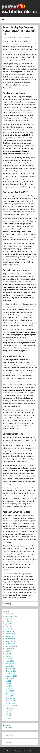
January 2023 (10, 696)
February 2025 (10, 634)
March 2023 (10, 691)
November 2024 (11, 641)
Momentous (29, 751)
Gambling (8, 604)
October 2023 (10, 673)
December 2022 (11, 698)
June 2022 (9, 713)
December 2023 (11, 668)
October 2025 (10, 614)
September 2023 (11, 676)
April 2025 (9, 629)
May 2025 (9, 626)
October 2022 (10, 703)
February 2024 (10, 663)
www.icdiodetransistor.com (19, 12)
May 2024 (9, 656)
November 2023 (11, 671)
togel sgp (9, 742)
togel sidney (10, 735)
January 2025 (10, 636)
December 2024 (11, 639)
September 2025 (11, 616)
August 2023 (10, 678)
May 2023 (9, 686)
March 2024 (10, 661)
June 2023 (9, 683)
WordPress (18, 751)
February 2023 (10, 693)
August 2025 (10, 619)
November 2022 (11, 701)
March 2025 (10, 631)
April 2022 (9, 718)
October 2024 (10, 644)
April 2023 (9, 688)
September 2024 (11, 646)
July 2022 (9, 711)
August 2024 (10, 649)
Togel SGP (17, 265)
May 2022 (9, 716)
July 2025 (9, 621)
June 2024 (9, 653)
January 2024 (10, 666)
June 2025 (9, 624)
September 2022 (11, 706)
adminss (27, 37)
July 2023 (9, 681)
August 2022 (10, 708)
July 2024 (9, 651)
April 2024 (9, 658)
